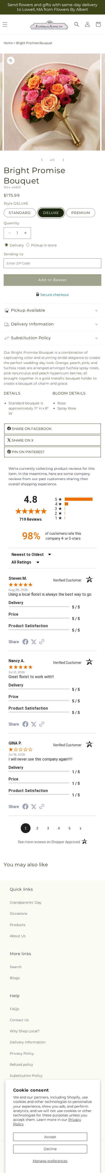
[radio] (75, 499)
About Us (18, 936)
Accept (50, 1137)
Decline (50, 1149)
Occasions (18, 913)
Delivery (17, 245)
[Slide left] (41, 159)
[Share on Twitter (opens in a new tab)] (34, 642)
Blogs (15, 978)
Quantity (11, 223)
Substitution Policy (26, 1075)
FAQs (14, 1009)
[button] (76, 24)
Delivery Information (27, 1042)
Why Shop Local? (25, 1031)
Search (15, 967)
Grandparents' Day (26, 902)
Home (8, 43)
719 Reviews (35, 519)
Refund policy (21, 1064)
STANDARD (20, 213)
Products (17, 925)
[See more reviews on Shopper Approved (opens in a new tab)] (41, 642)
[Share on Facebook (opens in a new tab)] (25, 642)
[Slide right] (63, 159)
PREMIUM (80, 213)
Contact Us (19, 1020)
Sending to (21, 254)
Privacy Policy (22, 1053)
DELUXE (51, 213)
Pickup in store (44, 245)
